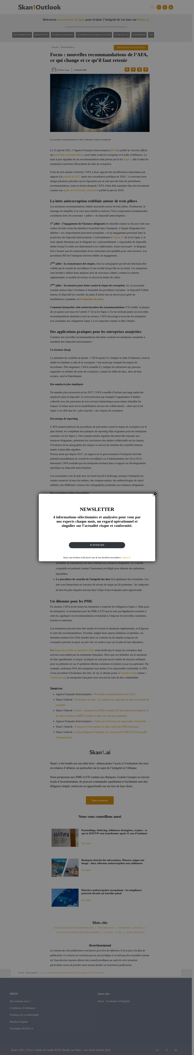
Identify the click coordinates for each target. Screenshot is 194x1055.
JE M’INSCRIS (97, 545)
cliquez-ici (126, 557)
